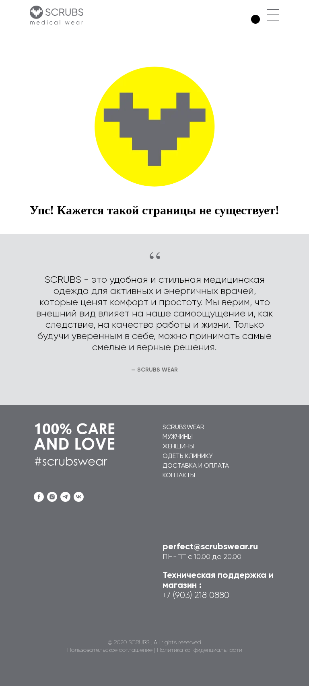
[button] (273, 9)
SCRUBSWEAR (183, 427)
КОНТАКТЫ (179, 475)
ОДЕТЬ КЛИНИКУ (187, 456)
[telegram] (65, 497)
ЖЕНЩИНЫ (178, 447)
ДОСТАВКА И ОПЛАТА (196, 466)
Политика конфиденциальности (199, 650)
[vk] (79, 497)
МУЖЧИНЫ (178, 437)
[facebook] (39, 497)
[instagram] (52, 497)
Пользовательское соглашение (109, 650)
